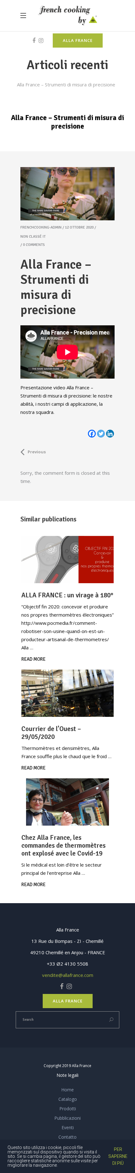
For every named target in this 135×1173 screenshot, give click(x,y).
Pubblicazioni (67, 1118)
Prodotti (67, 1109)
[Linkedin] (110, 434)
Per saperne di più (117, 1156)
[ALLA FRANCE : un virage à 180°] (67, 559)
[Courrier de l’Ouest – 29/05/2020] (67, 693)
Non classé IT (33, 236)
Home (67, 1090)
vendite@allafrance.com (67, 975)
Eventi (68, 1127)
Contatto (67, 1137)
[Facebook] (92, 434)
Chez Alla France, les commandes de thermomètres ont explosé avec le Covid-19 (63, 845)
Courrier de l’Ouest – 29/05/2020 (51, 733)
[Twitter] (101, 434)
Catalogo (67, 1099)
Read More (33, 659)
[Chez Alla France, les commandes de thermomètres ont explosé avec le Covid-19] (67, 802)
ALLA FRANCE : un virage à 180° (67, 595)
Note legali (67, 1075)
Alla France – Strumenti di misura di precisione (66, 84)
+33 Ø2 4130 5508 (67, 964)
